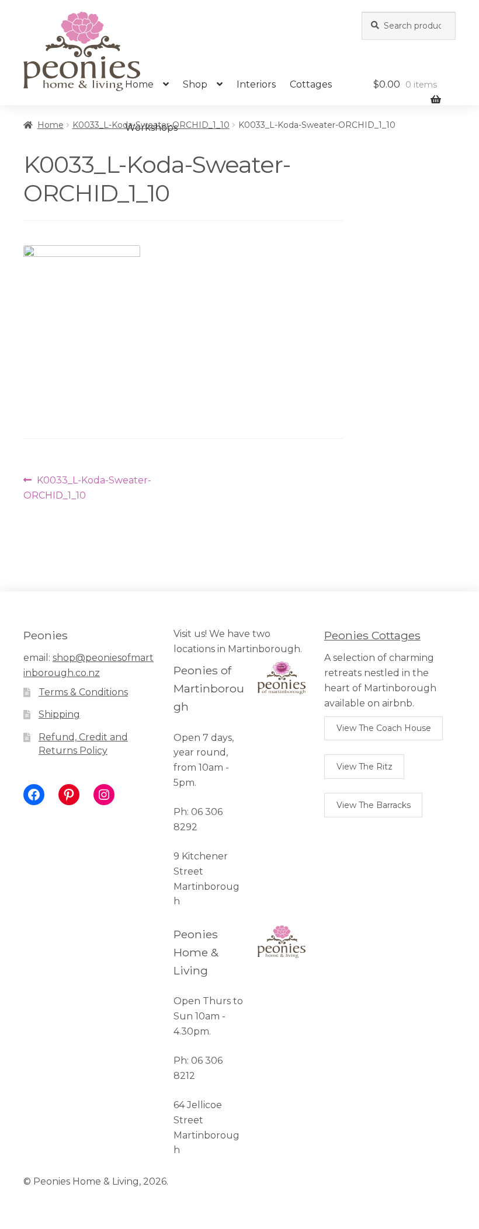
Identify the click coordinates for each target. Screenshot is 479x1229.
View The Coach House (383, 728)
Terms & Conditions (83, 692)
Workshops (151, 127)
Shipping (59, 714)
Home (139, 84)
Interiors (256, 84)
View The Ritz (364, 766)
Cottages (311, 84)
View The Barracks (373, 805)
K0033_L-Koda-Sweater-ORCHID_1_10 (87, 487)
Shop (195, 84)
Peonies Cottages (372, 635)
